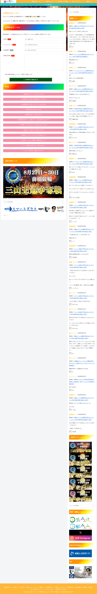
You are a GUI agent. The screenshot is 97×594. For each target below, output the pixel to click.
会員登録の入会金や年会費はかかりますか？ (34, 99)
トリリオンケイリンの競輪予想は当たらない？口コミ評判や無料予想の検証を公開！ (81, 73)
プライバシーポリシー (49, 589)
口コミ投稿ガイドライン (36, 589)
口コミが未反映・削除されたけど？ (34, 150)
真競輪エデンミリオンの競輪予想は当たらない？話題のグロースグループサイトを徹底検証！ (82, 363)
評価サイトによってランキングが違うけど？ (34, 135)
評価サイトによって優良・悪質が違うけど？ (34, 140)
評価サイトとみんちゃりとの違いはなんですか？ (34, 125)
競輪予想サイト (8, 587)
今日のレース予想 (24, 587)
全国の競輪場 (78, 587)
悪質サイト (16, 587)
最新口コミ (42, 587)
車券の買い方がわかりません (34, 109)
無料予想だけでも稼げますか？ (34, 114)
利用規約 (90, 587)
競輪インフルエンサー (60, 587)
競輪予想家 (70, 587)
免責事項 (58, 589)
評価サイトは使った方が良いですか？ (34, 130)
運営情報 (85, 587)
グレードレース (34, 587)
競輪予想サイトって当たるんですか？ (34, 94)
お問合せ (64, 589)
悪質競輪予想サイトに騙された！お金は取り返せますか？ (34, 119)
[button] (62, 202)
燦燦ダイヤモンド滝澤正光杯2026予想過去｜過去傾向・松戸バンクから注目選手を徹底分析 (82, 382)
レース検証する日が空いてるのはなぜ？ (34, 145)
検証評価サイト (50, 587)
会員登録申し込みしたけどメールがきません (34, 104)
